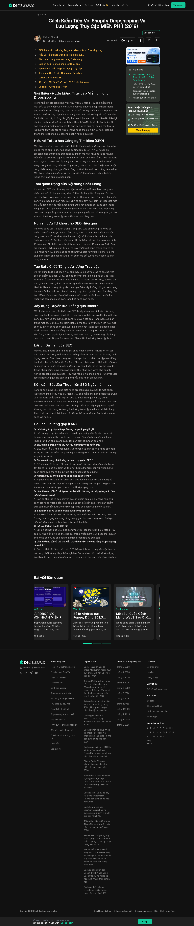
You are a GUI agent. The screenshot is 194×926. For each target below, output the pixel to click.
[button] (152, 5)
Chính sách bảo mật (123, 911)
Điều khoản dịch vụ (102, 911)
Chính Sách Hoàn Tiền (164, 911)
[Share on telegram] (31, 672)
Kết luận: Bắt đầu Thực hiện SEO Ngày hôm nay (63, 82)
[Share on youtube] (36, 672)
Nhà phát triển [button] (118, 5)
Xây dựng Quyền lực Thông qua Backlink (60, 73)
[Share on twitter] (20, 672)
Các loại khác (42, 609)
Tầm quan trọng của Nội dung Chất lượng (60, 59)
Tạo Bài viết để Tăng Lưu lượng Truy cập (60, 68)
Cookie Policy (67, 923)
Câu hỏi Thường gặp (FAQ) (52, 86)
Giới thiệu (100, 5)
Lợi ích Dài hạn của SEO (50, 77)
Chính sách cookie (143, 911)
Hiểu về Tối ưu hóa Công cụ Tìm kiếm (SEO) (61, 54)
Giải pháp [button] (57, 5)
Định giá (89, 5)
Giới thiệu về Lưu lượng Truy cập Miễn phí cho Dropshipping (70, 50)
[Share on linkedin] (26, 672)
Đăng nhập (163, 5)
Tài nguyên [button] (73, 5)
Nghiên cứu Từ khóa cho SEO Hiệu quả (59, 63)
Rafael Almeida (51, 37)
